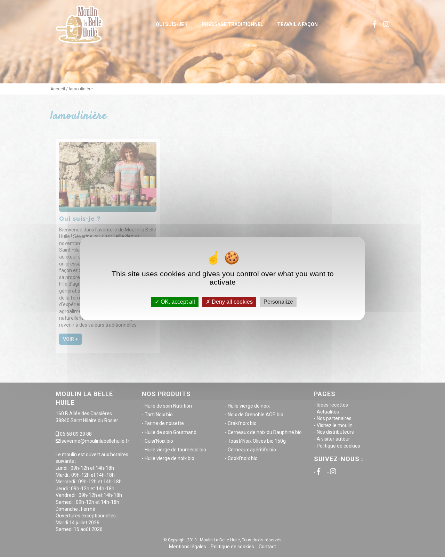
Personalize (278, 302)
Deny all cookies (231, 302)
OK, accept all (177, 302)
